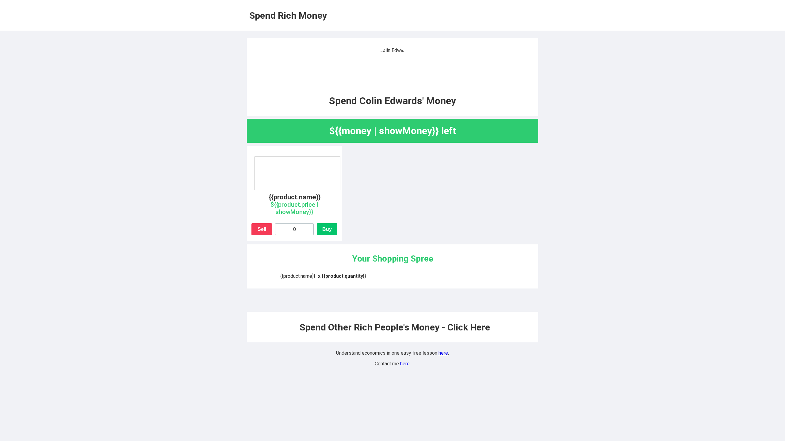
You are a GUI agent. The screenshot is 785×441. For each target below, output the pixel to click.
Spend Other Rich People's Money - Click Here (395, 327)
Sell (262, 229)
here (443, 353)
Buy (327, 229)
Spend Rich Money (288, 15)
